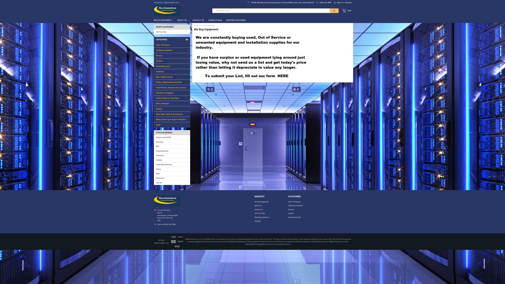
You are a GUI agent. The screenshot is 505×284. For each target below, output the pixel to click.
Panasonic (160, 155)
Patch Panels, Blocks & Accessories (171, 88)
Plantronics (160, 178)
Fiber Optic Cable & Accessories (169, 114)
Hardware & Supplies (165, 93)
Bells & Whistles (162, 104)
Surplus (159, 61)
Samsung (159, 142)
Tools (158, 125)
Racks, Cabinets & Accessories (169, 82)
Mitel (158, 174)
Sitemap (257, 221)
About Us (182, 20)
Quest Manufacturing (164, 165)
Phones (159, 56)
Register (348, 3)
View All (159, 183)
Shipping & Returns (236, 20)
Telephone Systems (164, 50)
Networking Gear (163, 66)
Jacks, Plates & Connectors (167, 98)
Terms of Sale (215, 20)
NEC (157, 146)
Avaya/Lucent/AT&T (163, 137)
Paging (159, 109)
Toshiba (159, 160)
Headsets (160, 72)
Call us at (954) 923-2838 (166, 224)
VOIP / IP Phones (163, 45)
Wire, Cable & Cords (164, 77)
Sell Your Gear (161, 32)
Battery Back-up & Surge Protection (171, 119)
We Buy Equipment (163, 20)
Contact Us (198, 20)
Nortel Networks (162, 151)
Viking (158, 169)
